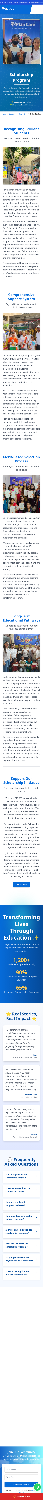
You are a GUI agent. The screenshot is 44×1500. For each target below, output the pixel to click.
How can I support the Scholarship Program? (21, 1245)
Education (12, 114)
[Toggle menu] (39, 9)
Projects (22, 114)
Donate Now (23, 1496)
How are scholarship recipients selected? (21, 1204)
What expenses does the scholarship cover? (21, 1190)
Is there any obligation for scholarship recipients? (21, 1231)
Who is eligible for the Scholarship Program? (21, 1176)
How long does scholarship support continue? (21, 1217)
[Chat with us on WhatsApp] (37, 1487)
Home (4, 114)
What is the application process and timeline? (21, 1273)
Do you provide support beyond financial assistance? (21, 1259)
